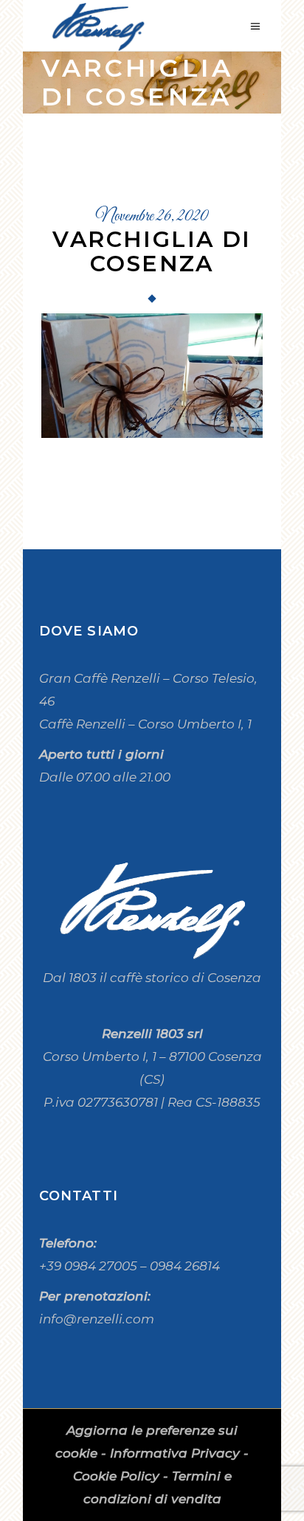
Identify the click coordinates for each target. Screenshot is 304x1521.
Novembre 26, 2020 (152, 217)
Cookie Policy (116, 1476)
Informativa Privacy (175, 1453)
